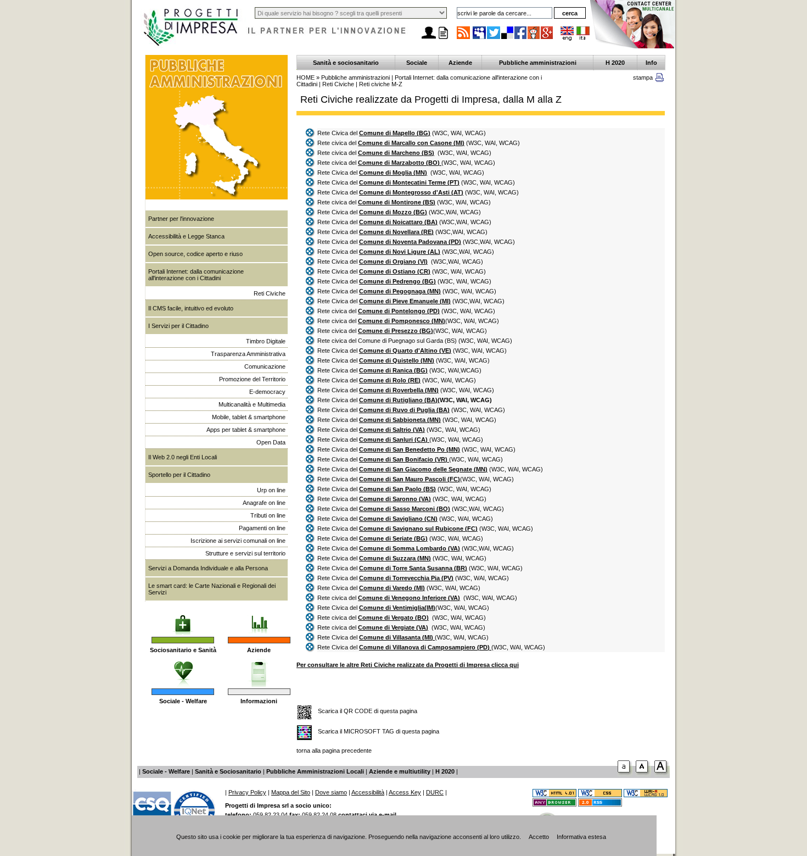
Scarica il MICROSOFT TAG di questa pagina (378, 731)
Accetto (539, 836)
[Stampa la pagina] (443, 39)
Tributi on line (267, 515)
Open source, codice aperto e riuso (195, 254)
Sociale (416, 62)
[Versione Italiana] (583, 38)
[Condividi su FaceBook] (521, 38)
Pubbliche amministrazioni (537, 62)
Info (651, 62)
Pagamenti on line (262, 528)
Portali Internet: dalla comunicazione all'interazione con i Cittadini (196, 274)
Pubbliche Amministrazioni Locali (315, 771)
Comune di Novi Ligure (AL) (399, 251)
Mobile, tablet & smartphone (248, 417)
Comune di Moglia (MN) (393, 172)
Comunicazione (264, 366)
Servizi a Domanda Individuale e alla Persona (208, 568)
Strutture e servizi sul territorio (245, 553)
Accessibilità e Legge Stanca (186, 236)
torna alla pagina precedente (334, 750)
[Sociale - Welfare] (183, 669)
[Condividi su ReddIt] (534, 38)
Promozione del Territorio (252, 379)
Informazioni (258, 701)
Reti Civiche (269, 293)
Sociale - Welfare (183, 701)
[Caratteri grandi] (643, 774)
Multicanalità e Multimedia (251, 404)
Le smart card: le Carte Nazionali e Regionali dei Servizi (212, 589)
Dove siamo (331, 792)
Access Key (405, 792)
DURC (435, 792)
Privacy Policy (247, 792)
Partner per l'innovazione (181, 218)
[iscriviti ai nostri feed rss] (463, 38)
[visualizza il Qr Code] (304, 712)
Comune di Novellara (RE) (396, 232)
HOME (305, 77)
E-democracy (267, 391)
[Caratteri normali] (625, 774)
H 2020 (615, 62)
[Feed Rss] (600, 804)
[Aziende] (258, 618)
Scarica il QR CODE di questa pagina (367, 711)
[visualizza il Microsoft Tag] (304, 733)
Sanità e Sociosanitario (228, 771)
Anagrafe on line (264, 502)
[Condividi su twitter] (494, 38)
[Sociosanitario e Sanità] (182, 618)
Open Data (270, 442)
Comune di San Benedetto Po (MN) (409, 449)
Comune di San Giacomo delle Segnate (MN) (423, 469)
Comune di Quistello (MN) (396, 360)
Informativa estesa (581, 836)
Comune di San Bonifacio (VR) (404, 459)
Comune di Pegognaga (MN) (400, 291)
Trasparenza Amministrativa (248, 354)
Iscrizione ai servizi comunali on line (237, 540)
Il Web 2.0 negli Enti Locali (182, 457)
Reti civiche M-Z (380, 84)
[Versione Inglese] (567, 38)
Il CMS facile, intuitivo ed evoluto (190, 308)
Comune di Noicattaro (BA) (398, 222)
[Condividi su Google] (547, 38)
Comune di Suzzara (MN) (395, 558)
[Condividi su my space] (480, 38)
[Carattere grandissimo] (662, 774)
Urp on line (271, 490)
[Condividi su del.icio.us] (507, 38)
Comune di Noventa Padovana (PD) (410, 241)
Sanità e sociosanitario (346, 62)
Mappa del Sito (290, 792)
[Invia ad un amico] (429, 39)
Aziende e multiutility (399, 771)
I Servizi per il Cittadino (178, 326)
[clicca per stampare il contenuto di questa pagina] (659, 79)
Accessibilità (367, 792)
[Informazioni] (259, 669)
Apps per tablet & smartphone (245, 429)
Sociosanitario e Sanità (183, 650)
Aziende (259, 650)
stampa (643, 77)
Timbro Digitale (265, 341)
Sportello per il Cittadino (179, 474)
